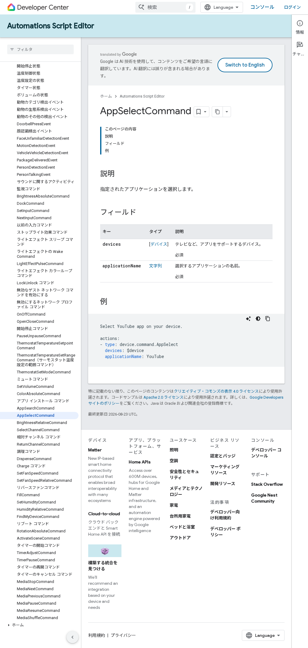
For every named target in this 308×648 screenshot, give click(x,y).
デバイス (158, 244)
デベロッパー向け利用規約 (225, 515)
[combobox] (165, 7)
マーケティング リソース (224, 469)
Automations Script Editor (50, 25)
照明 (174, 450)
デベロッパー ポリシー (225, 531)
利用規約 (96, 635)
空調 (174, 460)
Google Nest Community (264, 498)
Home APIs (140, 462)
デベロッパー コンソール (266, 453)
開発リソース (222, 483)
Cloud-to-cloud (104, 513)
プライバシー (123, 635)
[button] (39, 625)
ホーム (106, 96)
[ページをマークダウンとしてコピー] (217, 112)
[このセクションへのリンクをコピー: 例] (113, 302)
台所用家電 (180, 516)
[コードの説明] (248, 318)
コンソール (262, 7)
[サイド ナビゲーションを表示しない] (72, 637)
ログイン (292, 7)
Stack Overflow (267, 484)
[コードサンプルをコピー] (268, 318)
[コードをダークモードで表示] (258, 318)
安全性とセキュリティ (184, 474)
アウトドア (180, 538)
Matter (95, 450)
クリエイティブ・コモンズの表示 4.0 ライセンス (216, 391)
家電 (174, 505)
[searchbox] (40, 49)
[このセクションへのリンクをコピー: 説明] (121, 174)
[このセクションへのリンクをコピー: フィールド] (142, 213)
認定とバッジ (223, 456)
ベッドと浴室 (182, 527)
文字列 (155, 265)
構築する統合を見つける (103, 566)
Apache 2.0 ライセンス (163, 397)
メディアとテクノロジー (186, 491)
